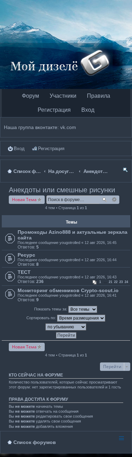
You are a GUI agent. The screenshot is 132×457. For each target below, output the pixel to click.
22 (116, 282)
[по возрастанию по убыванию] (66, 326)
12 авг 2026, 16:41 (100, 295)
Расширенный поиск (114, 199)
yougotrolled (69, 242)
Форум (30, 96)
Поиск (104, 199)
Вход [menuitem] (19, 148)
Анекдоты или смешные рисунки (62, 190)
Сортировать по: (41, 318)
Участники (63, 96)
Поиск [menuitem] (125, 171)
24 (126, 282)
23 (121, 282)
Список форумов (34, 442)
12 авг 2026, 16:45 (100, 242)
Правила (98, 96)
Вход (87, 110)
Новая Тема (24, 199)
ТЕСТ (24, 272)
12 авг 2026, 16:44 (100, 260)
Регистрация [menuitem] (51, 148)
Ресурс (26, 255)
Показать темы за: (51, 309)
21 (110, 282)
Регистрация (54, 110)
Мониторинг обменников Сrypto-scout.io (68, 290)
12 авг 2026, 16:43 (100, 277)
